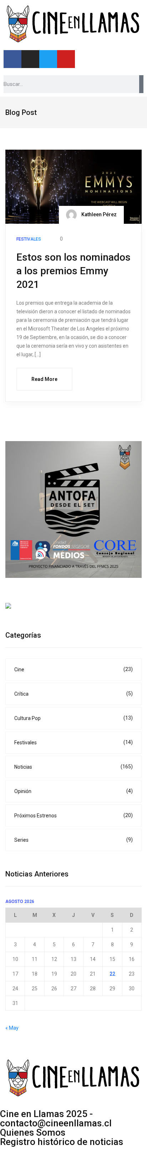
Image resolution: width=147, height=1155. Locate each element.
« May (12, 1028)
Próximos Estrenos (73, 815)
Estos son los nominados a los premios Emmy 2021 (73, 270)
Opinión (73, 791)
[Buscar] (141, 84)
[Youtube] (66, 59)
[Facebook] (12, 59)
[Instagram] (30, 59)
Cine (73, 669)
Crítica (73, 694)
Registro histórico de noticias (61, 1141)
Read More (44, 379)
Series (73, 840)
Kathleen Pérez (98, 214)
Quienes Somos (32, 1132)
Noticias (73, 767)
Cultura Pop (73, 718)
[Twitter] (48, 59)
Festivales (73, 742)
